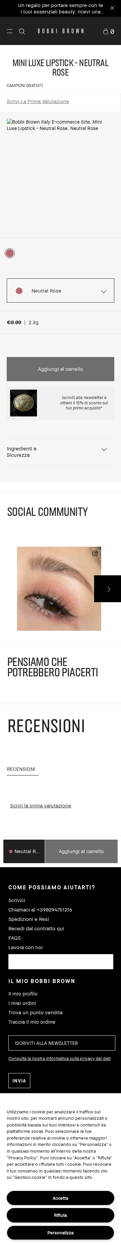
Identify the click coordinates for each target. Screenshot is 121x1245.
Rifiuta (60, 1215)
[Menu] (9, 31)
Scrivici (16, 900)
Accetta (60, 1198)
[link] (108, 31)
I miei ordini (22, 1003)
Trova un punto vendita (35, 1012)
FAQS (14, 937)
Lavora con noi (25, 947)
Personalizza (60, 1232)
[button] (9, 31)
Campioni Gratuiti (25, 85)
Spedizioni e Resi (28, 919)
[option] (10, 253)
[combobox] (60, 961)
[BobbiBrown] (60, 31)
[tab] (23, 769)
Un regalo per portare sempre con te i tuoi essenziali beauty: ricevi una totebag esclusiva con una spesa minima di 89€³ (60, 14)
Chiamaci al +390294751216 (40, 909)
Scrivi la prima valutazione (38, 101)
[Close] (111, 8)
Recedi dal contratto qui (36, 928)
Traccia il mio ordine (31, 1021)
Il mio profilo (23, 993)
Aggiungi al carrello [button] (60, 369)
